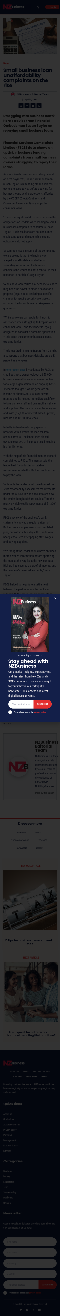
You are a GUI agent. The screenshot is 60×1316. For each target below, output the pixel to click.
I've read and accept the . (30, 712)
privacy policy (40, 712)
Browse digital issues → (30, 655)
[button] (55, 598)
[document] (30, 658)
